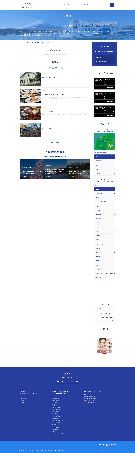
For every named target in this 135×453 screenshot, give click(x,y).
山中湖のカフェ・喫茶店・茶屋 (59, 402)
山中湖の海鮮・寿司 (56, 409)
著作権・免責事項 (48, 450)
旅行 (104, 323)
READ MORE (55, 143)
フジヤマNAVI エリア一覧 (89, 396)
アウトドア (98, 323)
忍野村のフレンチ (24, 400)
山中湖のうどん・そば (57, 431)
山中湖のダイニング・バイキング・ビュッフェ (62, 433)
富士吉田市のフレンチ (25, 398)
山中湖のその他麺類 (56, 407)
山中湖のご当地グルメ (57, 398)
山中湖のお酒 (55, 429)
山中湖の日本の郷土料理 (57, 420)
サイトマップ (67, 450)
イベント (98, 320)
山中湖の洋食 (55, 415)
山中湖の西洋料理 (56, 425)
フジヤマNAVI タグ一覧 (89, 400)
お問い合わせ (60, 450)
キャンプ (104, 320)
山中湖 (97, 317)
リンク (73, 450)
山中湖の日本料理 (56, 416)
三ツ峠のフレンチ (24, 402)
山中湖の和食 (55, 418)
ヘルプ (55, 450)
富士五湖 (111, 320)
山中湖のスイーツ (56, 404)
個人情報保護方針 (22, 450)
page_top (67, 361)
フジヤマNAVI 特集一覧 (89, 402)
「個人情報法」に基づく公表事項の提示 (35, 450)
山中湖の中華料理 (56, 422)
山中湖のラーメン (56, 405)
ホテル (112, 317)
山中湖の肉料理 (55, 411)
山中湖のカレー (55, 413)
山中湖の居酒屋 (55, 427)
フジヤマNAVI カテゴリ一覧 (90, 398)
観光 (108, 317)
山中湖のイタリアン (56, 424)
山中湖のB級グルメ (56, 400)
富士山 (102, 317)
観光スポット (111, 323)
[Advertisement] (55, 193)
